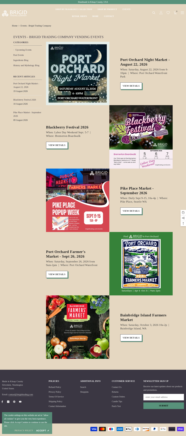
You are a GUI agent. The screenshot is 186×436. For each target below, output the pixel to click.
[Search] (154, 13)
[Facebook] (2, 402)
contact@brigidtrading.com (20, 394)
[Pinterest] (14, 402)
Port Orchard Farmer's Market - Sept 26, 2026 (66, 254)
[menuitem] (27, 50)
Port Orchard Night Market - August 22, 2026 (145, 62)
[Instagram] (8, 402)
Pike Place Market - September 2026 (137, 190)
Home (14, 26)
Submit (163, 405)
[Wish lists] (168, 12)
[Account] (161, 12)
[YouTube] (20, 402)
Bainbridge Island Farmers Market (143, 317)
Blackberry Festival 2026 (67, 127)
